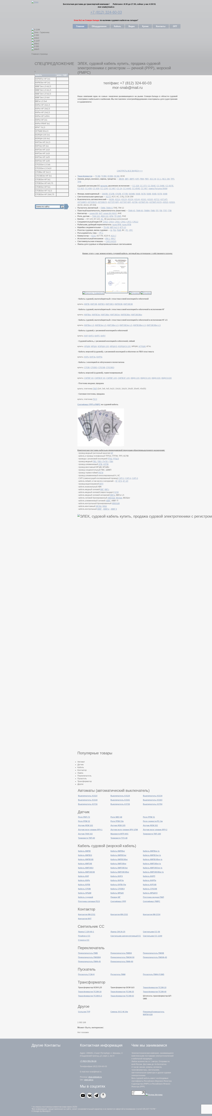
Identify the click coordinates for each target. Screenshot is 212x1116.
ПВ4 (111, 461)
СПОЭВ (101, 367)
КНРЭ (91, 336)
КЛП (137, 179)
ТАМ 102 (96, 216)
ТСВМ (103, 176)
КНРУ (103, 336)
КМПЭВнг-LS (113, 325)
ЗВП (127, 179)
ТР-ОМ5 (117, 216)
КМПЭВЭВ (128, 304)
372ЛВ (111, 194)
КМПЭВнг (105, 315)
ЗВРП (131, 179)
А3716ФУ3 (82, 202)
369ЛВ (105, 194)
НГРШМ (142, 346)
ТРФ (79, 182)
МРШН (94, 346)
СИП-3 (135, 478)
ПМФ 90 (139, 211)
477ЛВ (125, 194)
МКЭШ (98, 506)
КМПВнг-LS (89, 325)
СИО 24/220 (111, 241)
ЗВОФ (121, 179)
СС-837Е (169, 186)
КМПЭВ (93, 304)
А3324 (172, 202)
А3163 (150, 199)
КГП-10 (123, 227)
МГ (112, 453)
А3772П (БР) (113, 202)
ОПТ (175, 26)
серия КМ (94, 213)
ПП (157, 211)
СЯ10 (105, 222)
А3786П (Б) (143, 202)
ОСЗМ (116, 176)
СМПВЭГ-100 (124, 378)
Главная (80, 26)
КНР (86, 336)
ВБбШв (119, 498)
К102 (93, 236)
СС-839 (96, 189)
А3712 (156, 199)
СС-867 (112, 189)
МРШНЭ (113, 346)
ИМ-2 (113, 239)
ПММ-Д (109, 208)
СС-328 (135, 186)
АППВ (105, 464)
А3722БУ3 (92, 202)
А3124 (124, 199)
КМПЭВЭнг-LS (126, 325)
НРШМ (87, 346)
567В (143, 194)
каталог (103, 186)
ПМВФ (147, 211)
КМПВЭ (101, 304)
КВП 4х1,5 (114, 227)
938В (165, 194)
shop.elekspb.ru (95, 1077)
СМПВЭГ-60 (100, 378)
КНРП (97, 336)
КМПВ (86, 304)
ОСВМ (110, 176)
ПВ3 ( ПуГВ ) (102, 461)
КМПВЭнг (96, 315)
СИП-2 (121, 478)
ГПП (165, 211)
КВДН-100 (135, 378)
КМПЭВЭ (110, 304)
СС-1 (159, 179)
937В (159, 194)
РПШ (110, 459)
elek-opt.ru (88, 1080)
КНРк (86, 357)
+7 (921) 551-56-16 (88, 1061)
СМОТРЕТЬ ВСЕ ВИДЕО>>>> (130, 171)
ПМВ (153, 211)
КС (102, 219)
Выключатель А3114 (87, 796)
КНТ (100, 213)
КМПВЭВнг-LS (139, 325)
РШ (114, 230)
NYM (116, 492)
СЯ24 (111, 222)
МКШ (104, 506)
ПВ (160, 211)
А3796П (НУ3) (155, 202)
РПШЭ (116, 459)
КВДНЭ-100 (145, 378)
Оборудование (99, 26)
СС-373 (143, 186)
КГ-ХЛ (125, 481)
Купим (145, 26)
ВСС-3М (166, 179)
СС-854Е (136, 189)
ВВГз (107, 489)
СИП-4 (128, 478)
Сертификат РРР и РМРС (88, 404)
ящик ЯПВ (126, 225)
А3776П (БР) (125, 202)
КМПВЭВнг (125, 315)
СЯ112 (135, 222)
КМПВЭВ (118, 304)
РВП (147, 179)
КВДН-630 (156, 378)
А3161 (143, 199)
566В (138, 194)
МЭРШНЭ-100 (124, 346)
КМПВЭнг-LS (100, 325)
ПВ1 (95, 461)
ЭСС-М (153, 179)
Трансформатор (84, 176)
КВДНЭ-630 (166, 378)
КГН (120, 481)
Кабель (117, 26)
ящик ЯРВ (116, 225)
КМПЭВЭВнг (136, 315)
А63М (111, 199)
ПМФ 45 (131, 211)
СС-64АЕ (127, 189)
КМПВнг (87, 315)
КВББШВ (116, 503)
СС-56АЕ (152, 186)
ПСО (95, 399)
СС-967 (144, 189)
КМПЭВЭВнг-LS (154, 325)
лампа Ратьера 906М (158, 189)
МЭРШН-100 (103, 346)
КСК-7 (113, 236)
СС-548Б (161, 186)
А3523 (165, 202)
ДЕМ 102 (104, 216)
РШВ (119, 230)
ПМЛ (95, 389)
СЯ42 (123, 222)
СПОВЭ (93, 367)
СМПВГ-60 (89, 378)
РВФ (142, 179)
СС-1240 (104, 189)
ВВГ (102, 489)
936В (154, 194)
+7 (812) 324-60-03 (106, 12)
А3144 (137, 199)
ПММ (103, 208)
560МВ (132, 194)
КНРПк (99, 357)
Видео (132, 26)
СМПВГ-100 (111, 378)
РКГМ (100, 473)
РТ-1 (101, 233)
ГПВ (169, 211)
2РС (131, 230)
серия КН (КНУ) (110, 213)
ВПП (101, 484)
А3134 (130, 199)
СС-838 (88, 189)
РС (127, 230)
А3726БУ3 (102, 202)
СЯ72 (128, 222)
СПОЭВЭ (110, 367)
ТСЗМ (97, 176)
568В (149, 194)
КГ (116, 481)
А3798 (135, 202)
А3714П (163, 199)
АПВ (100, 464)
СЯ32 (117, 222)
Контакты (160, 26)
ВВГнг (112, 495)
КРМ (111, 216)
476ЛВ (118, 194)
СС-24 (119, 189)
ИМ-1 (107, 239)
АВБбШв (111, 498)
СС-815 (80, 189)
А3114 (117, 199)
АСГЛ (108, 197)
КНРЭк (92, 357)
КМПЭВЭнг (115, 315)
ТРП (172, 179)
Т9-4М (106, 227)
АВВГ (108, 501)
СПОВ (87, 367)
